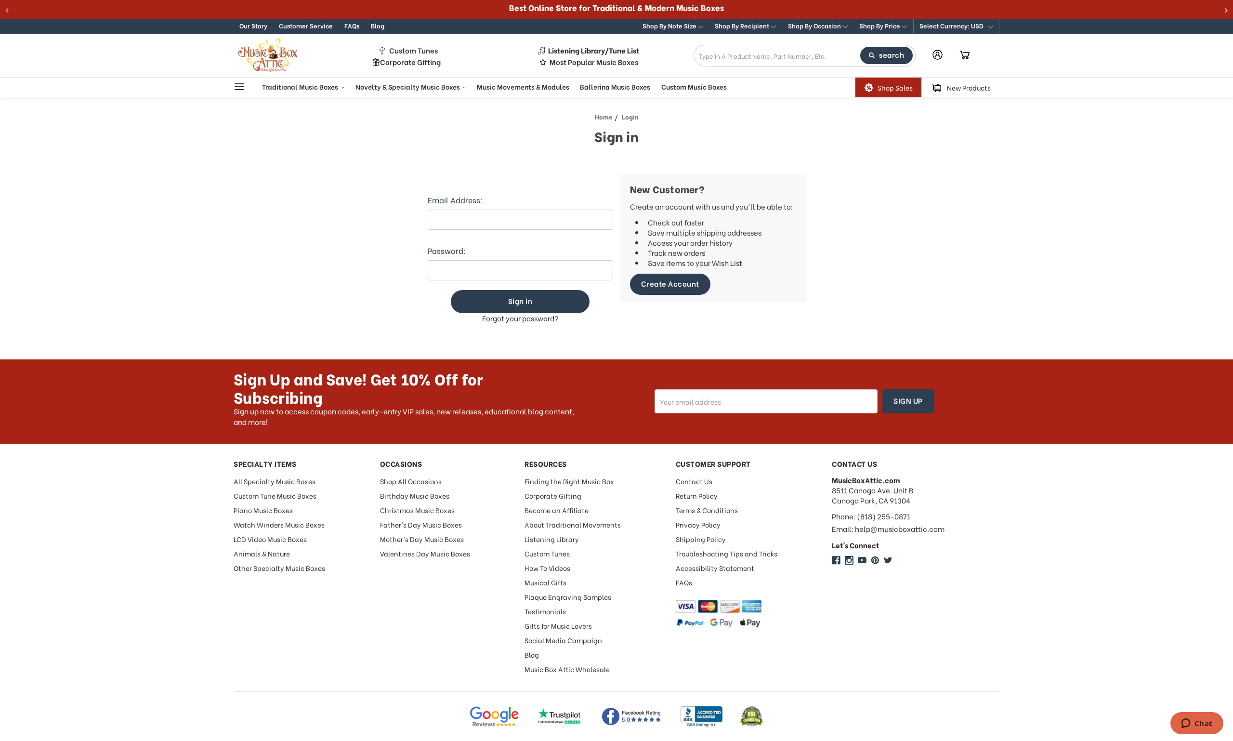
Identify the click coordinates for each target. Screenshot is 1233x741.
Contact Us (694, 481)
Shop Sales (895, 87)
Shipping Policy (701, 539)
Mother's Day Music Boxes (422, 539)
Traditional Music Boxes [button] (301, 86)
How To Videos (547, 568)
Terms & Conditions (707, 510)
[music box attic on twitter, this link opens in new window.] (888, 560)
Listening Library (552, 539)
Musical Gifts (545, 582)
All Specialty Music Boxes (274, 481)
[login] (937, 55)
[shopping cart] (964, 55)
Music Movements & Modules (523, 86)
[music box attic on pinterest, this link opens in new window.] (875, 560)
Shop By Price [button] (880, 25)
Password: (447, 250)
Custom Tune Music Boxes (275, 495)
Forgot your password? (520, 318)
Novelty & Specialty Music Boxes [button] (408, 86)
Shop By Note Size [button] (670, 25)
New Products (969, 87)
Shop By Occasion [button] (815, 25)
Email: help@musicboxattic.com (888, 529)
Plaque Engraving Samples (568, 597)
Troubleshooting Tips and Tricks (726, 553)
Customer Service (306, 25)
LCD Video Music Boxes (270, 539)
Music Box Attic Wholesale (567, 669)
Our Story (253, 25)
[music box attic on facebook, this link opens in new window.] (836, 560)
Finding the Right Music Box (569, 481)
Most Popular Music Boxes (594, 62)
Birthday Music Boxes (414, 495)
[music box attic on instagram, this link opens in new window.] (849, 560)
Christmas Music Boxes (417, 510)
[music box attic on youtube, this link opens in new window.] (862, 560)
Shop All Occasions (411, 481)
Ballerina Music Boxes (615, 86)
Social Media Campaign (563, 640)
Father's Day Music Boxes (421, 524)
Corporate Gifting (410, 62)
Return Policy (697, 495)
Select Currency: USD (952, 25)
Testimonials (545, 611)
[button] (956, 26)
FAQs (351, 25)
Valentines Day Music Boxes (425, 553)
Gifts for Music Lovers (558, 626)
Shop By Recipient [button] (743, 25)
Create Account (670, 283)
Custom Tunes (413, 50)
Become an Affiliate (557, 510)
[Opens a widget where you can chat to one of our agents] (1196, 724)
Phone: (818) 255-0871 (871, 516)
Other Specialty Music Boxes (279, 568)
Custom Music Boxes (694, 86)
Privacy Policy (698, 524)
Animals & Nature (262, 553)
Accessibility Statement (715, 568)
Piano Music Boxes (263, 510)
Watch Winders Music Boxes (279, 524)
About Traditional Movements (573, 524)
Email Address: (455, 200)
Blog (377, 25)
